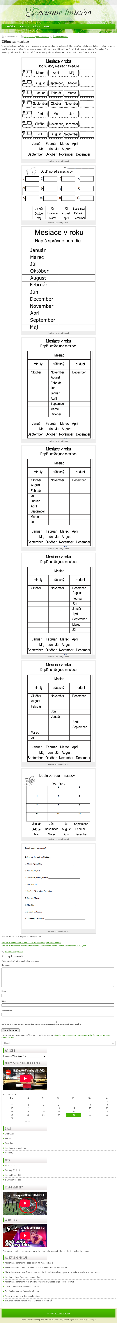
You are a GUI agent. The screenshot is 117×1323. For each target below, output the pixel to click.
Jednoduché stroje (30, 1286)
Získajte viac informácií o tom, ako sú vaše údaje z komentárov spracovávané (56, 1036)
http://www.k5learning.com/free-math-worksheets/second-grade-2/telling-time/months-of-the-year (44, 946)
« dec (27, 1122)
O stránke (9, 1134)
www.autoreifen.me (55, 1320)
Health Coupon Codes (71, 1320)
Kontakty (9, 1153)
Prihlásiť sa (10, 1165)
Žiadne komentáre (60, 37)
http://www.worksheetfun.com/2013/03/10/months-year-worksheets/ (31, 943)
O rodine (24, 26)
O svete (47, 26)
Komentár (6, 965)
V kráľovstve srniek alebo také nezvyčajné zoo (46, 1267)
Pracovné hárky (11, 952)
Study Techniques (89, 1320)
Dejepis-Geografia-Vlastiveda (36, 37)
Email (4, 1001)
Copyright (9, 1143)
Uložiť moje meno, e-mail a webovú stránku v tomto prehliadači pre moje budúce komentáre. (41, 1024)
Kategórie (7, 1056)
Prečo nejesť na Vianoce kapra (39, 1263)
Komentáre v (13, 1175)
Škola (20, 952)
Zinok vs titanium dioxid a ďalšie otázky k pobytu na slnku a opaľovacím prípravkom (63, 1272)
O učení (36, 26)
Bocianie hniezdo (62, 1313)
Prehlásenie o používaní (15, 1148)
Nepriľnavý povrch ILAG (30, 1277)
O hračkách (10, 26)
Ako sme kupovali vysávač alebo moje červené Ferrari (50, 1282)
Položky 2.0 (12, 1170)
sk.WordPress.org (13, 1180)
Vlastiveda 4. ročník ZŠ (42, 1301)
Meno (4, 991)
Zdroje (8, 1138)
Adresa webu (7, 1011)
